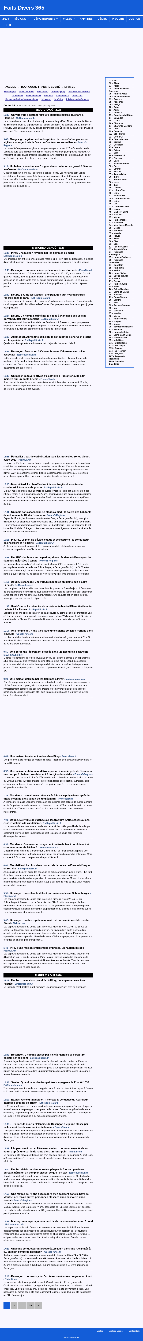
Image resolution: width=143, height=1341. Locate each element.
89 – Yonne (114, 324)
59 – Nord (114, 238)
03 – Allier (114, 86)
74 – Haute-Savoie (118, 284)
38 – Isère (114, 182)
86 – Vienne (115, 316)
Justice (134, 18)
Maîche (58, 99)
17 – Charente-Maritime (120, 126)
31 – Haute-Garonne (119, 163)
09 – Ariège (114, 104)
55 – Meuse (114, 228)
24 (30, 1305)
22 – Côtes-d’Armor (119, 139)
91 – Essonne (115, 329)
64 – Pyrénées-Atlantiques (116, 253)
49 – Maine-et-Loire (118, 212)
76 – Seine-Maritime (119, 289)
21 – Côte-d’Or (116, 137)
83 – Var (113, 308)
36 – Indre (114, 177)
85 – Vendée (115, 313)
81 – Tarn (113, 302)
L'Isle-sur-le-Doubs (77, 99)
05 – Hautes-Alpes (118, 94)
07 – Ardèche (115, 99)
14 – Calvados (116, 118)
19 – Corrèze (115, 131)
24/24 (5, 18)
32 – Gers (114, 166)
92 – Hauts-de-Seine (119, 332)
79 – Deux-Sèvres (118, 297)
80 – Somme (115, 300)
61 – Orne (114, 244)
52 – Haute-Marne (118, 220)
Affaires (86, 18)
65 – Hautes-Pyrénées (120, 257)
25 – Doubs (114, 147)
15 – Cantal (114, 120)
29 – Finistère (115, 158)
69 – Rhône (114, 270)
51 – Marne (114, 217)
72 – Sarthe (114, 278)
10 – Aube (114, 107)
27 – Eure (113, 153)
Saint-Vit (77, 95)
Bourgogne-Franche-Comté (40, 86)
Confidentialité (134, 1331)
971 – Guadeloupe (118, 343)
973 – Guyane (116, 348)
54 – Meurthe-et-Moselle (121, 225)
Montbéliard (26, 91)
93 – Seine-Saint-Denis (120, 335)
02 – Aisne (114, 83)
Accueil (10, 86)
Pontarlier (42, 91)
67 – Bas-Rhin (116, 265)
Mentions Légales (116, 1331)
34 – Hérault (115, 171)
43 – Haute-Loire (117, 195)
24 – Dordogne (116, 145)
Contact (100, 1331)
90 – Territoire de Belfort (121, 327)
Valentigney (58, 91)
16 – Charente (116, 123)
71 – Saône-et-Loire (118, 276)
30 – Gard (114, 161)
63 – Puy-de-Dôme (118, 249)
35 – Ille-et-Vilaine (117, 174)
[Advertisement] (48, 216)
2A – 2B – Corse (117, 134)
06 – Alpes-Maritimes (119, 96)
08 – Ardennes (116, 102)
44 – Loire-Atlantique (119, 198)
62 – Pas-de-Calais (118, 247)
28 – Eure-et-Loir (117, 155)
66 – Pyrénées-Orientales (116, 261)
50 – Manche (115, 214)
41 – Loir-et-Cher (117, 190)
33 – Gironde (115, 169)
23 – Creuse (115, 142)
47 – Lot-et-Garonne (119, 206)
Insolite (118, 18)
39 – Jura (113, 185)
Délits (102, 18)
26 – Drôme (115, 150)
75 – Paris (114, 286)
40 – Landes (115, 187)
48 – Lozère (115, 209)
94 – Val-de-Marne (118, 337)
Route (7, 25)
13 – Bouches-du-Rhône (121, 115)
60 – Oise (113, 241)
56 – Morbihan (116, 230)
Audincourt (62, 95)
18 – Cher (114, 128)
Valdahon (17, 95)
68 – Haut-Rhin (116, 268)
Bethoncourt (33, 95)
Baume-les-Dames (79, 91)
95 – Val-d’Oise (116, 340)
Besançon (10, 91)
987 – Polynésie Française (117, 357)
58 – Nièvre (114, 236)
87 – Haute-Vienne (118, 319)
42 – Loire (114, 193)
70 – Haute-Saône (118, 273)
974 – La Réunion (117, 351)
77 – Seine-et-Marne (119, 292)
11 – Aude (114, 110)
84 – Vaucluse (116, 311)
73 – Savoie (115, 281)
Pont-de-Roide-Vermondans (21, 99)
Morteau (46, 99)
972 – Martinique (117, 345)
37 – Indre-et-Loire (118, 179)
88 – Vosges (115, 321)
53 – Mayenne (116, 222)
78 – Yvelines (115, 294)
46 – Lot (113, 204)
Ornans (48, 95)
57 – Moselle (115, 233)
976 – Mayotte (116, 353)
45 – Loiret (114, 201)
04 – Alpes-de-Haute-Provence (119, 89)
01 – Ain (113, 80)
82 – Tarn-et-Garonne (119, 305)
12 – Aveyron (115, 112)
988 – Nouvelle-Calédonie (116, 362)
